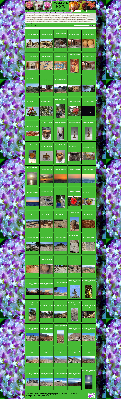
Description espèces (44, 10)
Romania (63, 19)
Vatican (55, 21)
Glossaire (52, 10)
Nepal (73, 17)
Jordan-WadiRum (72, 21)
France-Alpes (30, 15)
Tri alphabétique (31, 25)
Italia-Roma (55, 19)
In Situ (63, 12)
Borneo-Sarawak (81, 19)
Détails (36, 12)
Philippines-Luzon (48, 17)
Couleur (84, 10)
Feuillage (41, 12)
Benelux (47, 15)
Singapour (29, 21)
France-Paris (39, 19)
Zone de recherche (78, 24)
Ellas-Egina (77, 15)
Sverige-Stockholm (39, 21)
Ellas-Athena (39, 15)
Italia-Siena (90, 19)
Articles (64, 10)
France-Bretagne (55, 15)
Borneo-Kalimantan (37, 17)
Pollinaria (57, 12)
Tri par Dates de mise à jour (35, 24)
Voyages (69, 12)
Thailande (48, 21)
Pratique (58, 10)
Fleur (47, 12)
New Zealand (30, 19)
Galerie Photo (34, 10)
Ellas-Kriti (64, 15)
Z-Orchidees (87, 21)
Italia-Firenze (86, 15)
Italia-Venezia (63, 21)
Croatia (70, 15)
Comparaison (29, 12)
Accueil (27, 10)
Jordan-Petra (47, 19)
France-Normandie (81, 17)
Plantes (52, 12)
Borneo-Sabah (71, 19)
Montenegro (58, 17)
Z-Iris (80, 21)
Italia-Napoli (66, 17)
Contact (69, 10)
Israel (28, 17)
